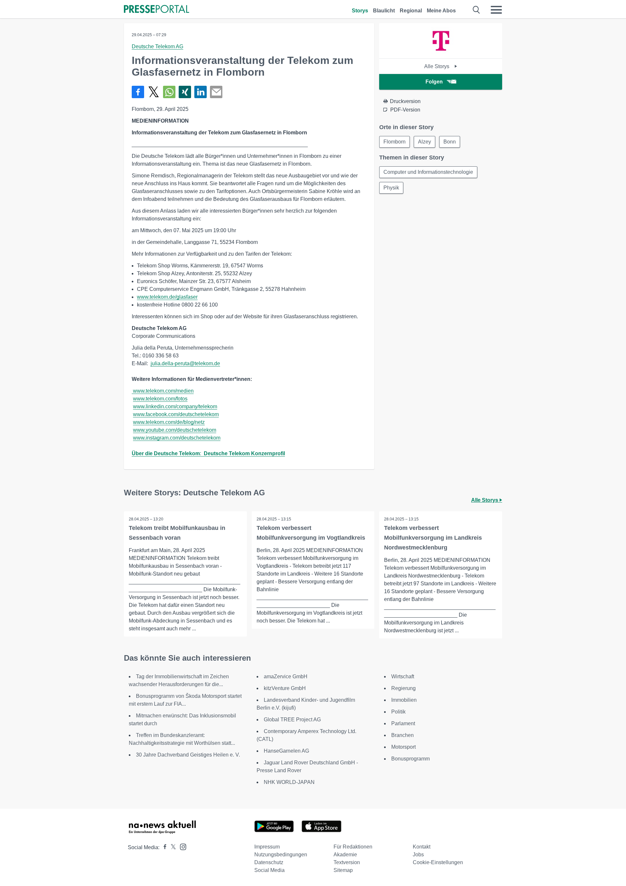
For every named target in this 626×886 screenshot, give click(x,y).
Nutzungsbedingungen (280, 854)
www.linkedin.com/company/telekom (175, 406)
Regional (411, 10)
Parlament (403, 723)
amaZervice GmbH (285, 676)
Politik (398, 711)
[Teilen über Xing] (185, 92)
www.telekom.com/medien (163, 391)
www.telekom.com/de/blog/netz (169, 422)
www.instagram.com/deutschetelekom (176, 438)
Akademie (345, 854)
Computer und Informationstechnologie (428, 172)
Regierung (403, 688)
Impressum (267, 846)
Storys (360, 10)
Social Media (269, 870)
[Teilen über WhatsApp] (169, 92)
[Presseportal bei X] (171, 847)
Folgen (434, 81)
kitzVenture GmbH (285, 688)
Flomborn (394, 141)
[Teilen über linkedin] (200, 92)
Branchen (402, 735)
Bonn (449, 141)
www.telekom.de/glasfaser (167, 297)
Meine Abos (441, 10)
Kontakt (421, 846)
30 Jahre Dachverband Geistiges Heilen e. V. (188, 755)
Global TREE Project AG (292, 719)
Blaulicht (384, 10)
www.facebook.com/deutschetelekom (176, 414)
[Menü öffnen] (496, 9)
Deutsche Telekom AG (157, 46)
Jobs (418, 854)
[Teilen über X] (153, 92)
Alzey (424, 141)
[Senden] (216, 92)
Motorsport (403, 747)
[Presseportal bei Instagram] (181, 846)
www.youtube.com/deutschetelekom (174, 430)
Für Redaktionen (353, 846)
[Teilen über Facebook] (138, 92)
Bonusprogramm (410, 758)
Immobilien (404, 700)
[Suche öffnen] (476, 9)
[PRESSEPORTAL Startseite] (156, 9)
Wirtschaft (402, 676)
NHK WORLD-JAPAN (289, 782)
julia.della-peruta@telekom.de (185, 363)
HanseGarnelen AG (286, 751)
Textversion (347, 862)
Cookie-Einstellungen (438, 862)
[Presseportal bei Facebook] (163, 847)
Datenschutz (268, 862)
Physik (391, 187)
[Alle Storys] (441, 52)
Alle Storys (437, 66)
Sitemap (343, 870)
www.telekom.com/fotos (160, 398)
